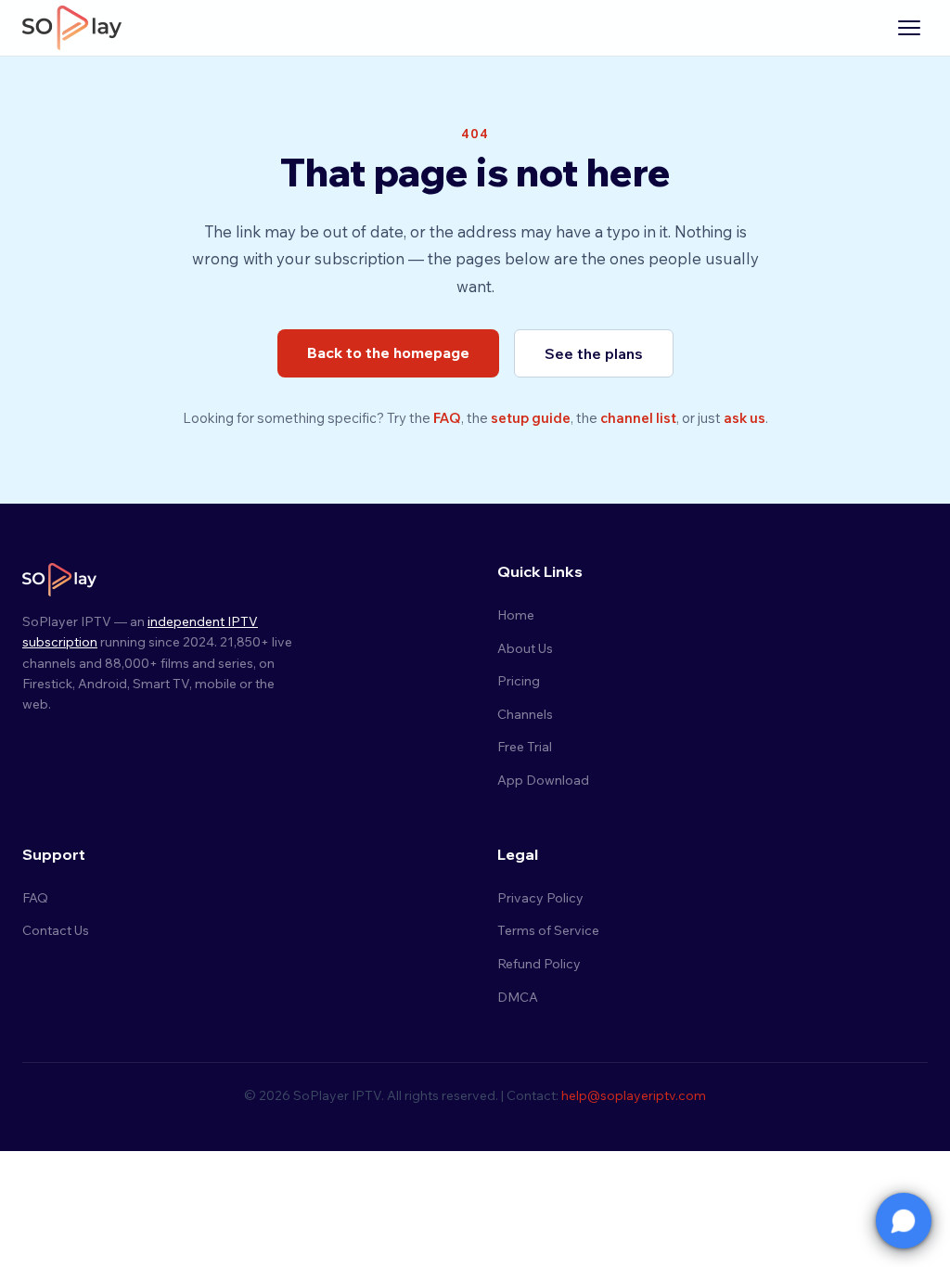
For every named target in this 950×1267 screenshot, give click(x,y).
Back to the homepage (388, 352)
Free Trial (524, 746)
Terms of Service (548, 930)
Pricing (518, 680)
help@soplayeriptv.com (633, 1095)
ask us (744, 418)
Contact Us (55, 930)
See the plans (594, 353)
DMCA (517, 997)
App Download (543, 780)
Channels (525, 714)
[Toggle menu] (909, 28)
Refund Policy (539, 963)
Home (515, 615)
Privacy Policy (540, 897)
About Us (525, 648)
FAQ (447, 418)
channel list (638, 418)
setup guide (531, 418)
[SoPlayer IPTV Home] (72, 28)
